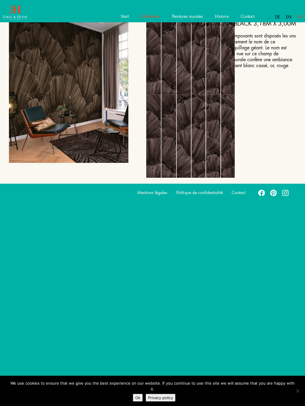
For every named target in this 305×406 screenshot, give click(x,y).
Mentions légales (152, 193)
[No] (298, 391)
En (289, 17)
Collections (150, 16)
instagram (285, 193)
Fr (300, 17)
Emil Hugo (26, 13)
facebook (261, 193)
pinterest (273, 193)
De (277, 17)
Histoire (222, 16)
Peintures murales (187, 16)
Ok (137, 397)
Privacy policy (160, 397)
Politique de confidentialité (199, 193)
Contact (247, 16)
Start (125, 16)
